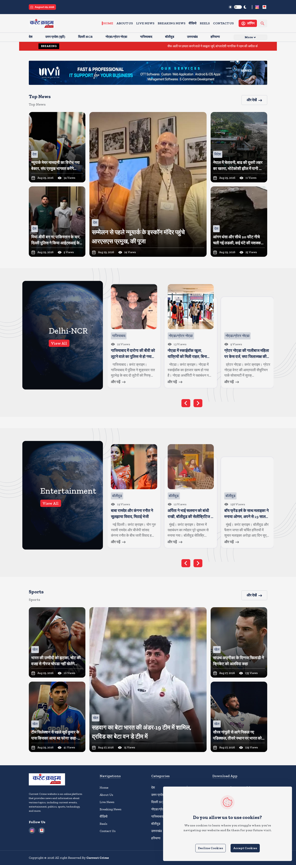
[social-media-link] (257, 7)
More (249, 37)
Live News (145, 23)
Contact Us (223, 23)
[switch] (238, 7)
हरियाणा (155, 838)
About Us (124, 23)
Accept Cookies (245, 848)
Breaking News (171, 23)
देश (153, 787)
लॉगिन (251, 23)
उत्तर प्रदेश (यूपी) (161, 795)
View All (59, 343)
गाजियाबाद (157, 816)
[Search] (262, 23)
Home (108, 23)
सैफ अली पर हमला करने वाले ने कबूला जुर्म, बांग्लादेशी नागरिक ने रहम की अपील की (172, 46)
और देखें (252, 100)
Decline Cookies (210, 848)
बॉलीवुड (155, 824)
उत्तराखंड (156, 831)
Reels (205, 23)
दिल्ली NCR (158, 802)
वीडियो (193, 23)
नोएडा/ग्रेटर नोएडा (162, 809)
